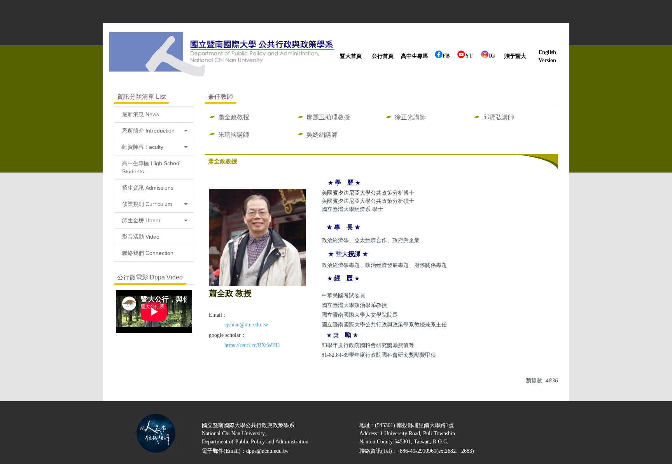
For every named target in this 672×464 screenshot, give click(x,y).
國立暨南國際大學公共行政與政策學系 (248, 425)
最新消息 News (140, 114)
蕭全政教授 (233, 116)
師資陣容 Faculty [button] (142, 147)
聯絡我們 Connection (147, 253)
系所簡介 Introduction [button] (148, 130)
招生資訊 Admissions (147, 188)
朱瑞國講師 (233, 134)
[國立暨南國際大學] (221, 56)
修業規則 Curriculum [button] (147, 204)
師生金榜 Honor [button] (141, 220)
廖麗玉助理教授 (328, 116)
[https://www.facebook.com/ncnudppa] (439, 56)
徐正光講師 (410, 116)
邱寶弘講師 (498, 116)
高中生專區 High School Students (151, 167)
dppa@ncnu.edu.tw (267, 451)
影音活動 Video (140, 237)
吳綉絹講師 (322, 134)
